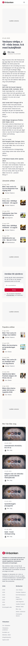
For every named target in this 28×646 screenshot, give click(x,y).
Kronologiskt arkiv (7, 607)
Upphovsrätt (5, 639)
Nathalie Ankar (20, 606)
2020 (3, 604)
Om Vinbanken (6, 625)
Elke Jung (18, 609)
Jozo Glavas (19, 589)
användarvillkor (10, 295)
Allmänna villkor (6, 634)
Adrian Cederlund (20, 611)
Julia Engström (20, 601)
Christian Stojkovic (21, 592)
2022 (3, 599)
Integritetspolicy (6, 637)
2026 (3, 589)
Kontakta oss (5, 632)
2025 (3, 592)
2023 (3, 597)
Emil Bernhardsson (21, 594)
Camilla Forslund (20, 604)
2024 (3, 594)
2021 (3, 602)
